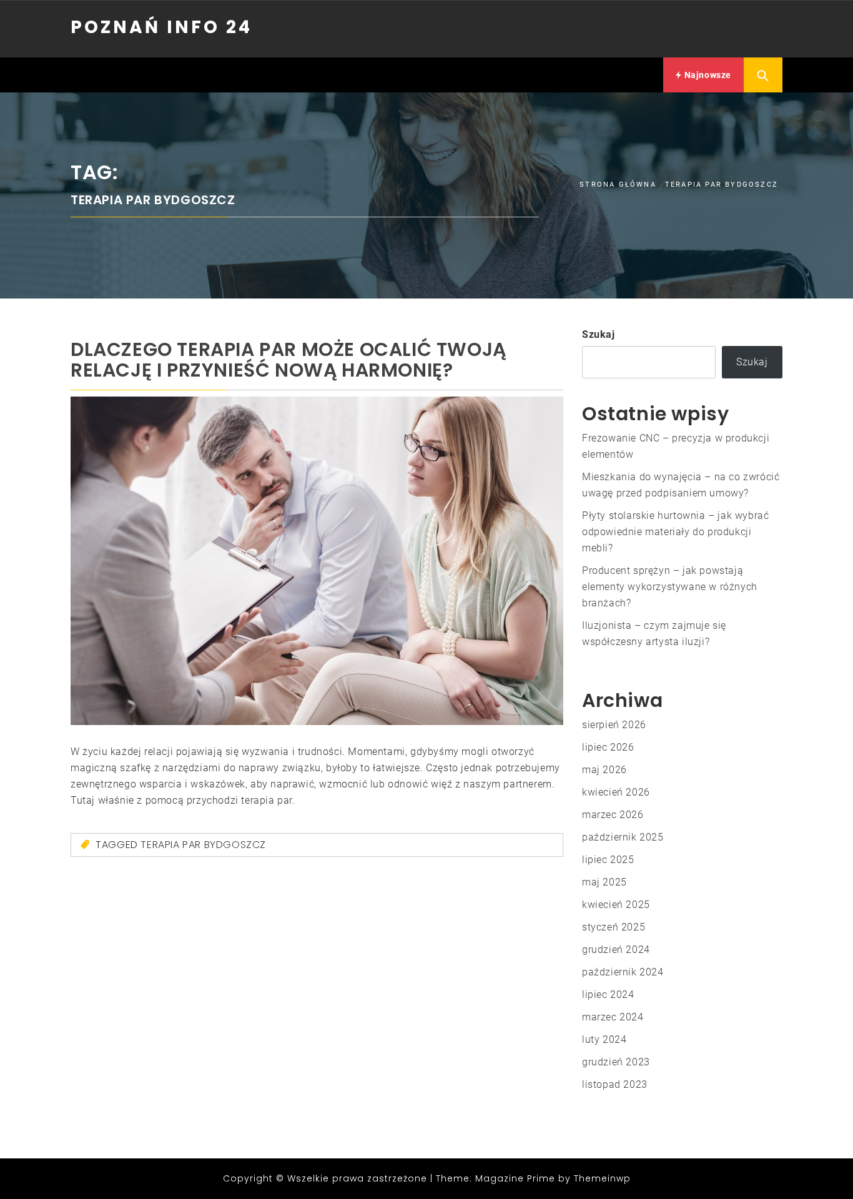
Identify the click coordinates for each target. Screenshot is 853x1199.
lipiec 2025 (608, 860)
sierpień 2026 (614, 725)
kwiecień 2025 (616, 904)
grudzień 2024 (616, 949)
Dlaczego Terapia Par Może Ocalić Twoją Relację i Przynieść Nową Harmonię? (288, 359)
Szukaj (598, 334)
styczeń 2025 (613, 927)
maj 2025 (604, 882)
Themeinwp (602, 1178)
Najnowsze (706, 75)
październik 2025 (623, 837)
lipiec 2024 (608, 994)
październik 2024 (623, 972)
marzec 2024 (613, 1017)
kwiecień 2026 (616, 792)
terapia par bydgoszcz (203, 844)
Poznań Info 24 (161, 27)
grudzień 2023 (616, 1062)
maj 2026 (604, 770)
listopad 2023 (615, 1084)
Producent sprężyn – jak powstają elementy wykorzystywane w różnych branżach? (669, 587)
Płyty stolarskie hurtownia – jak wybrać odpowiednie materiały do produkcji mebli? (675, 532)
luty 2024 (604, 1039)
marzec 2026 (613, 815)
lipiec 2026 (608, 747)
